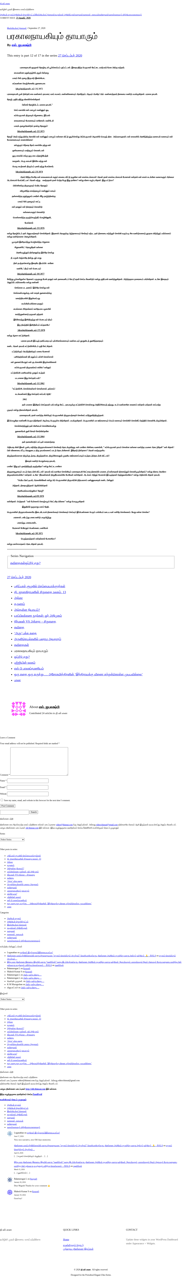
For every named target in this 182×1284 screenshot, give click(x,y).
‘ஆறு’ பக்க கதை (25, 633)
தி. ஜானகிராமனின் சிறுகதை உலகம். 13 (40, 592)
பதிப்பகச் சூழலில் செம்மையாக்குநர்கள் (39, 586)
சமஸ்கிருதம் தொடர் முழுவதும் (13, 1099)
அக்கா (18, 598)
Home (66, 1239)
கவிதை (19, 627)
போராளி (26, 968)
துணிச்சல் (59, 965)
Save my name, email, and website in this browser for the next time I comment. (37, 800)
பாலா (17, 680)
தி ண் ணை (5, 3)
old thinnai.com (32, 828)
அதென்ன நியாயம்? (27, 610)
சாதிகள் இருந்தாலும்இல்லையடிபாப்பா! (36, 952)
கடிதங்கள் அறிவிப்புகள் (65, 14)
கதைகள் (79, 14)
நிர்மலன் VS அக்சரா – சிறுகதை (35, 621)
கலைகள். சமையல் (91, 14)
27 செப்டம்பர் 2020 (70, 55)
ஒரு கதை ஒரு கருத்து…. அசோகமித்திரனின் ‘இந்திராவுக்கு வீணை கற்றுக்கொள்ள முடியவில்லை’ (78, 674)
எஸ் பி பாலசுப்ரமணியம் (29, 668)
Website (3, 794)
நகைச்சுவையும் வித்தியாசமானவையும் (125, 14)
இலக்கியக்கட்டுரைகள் (45, 14)
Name (3, 780)
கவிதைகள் (104, 14)
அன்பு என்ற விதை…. (32, 975)
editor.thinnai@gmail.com (107, 824)
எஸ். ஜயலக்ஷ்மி (21, 45)
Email (3, 787)
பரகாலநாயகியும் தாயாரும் (18, 891)
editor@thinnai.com (64, 824)
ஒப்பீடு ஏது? (33, 563)
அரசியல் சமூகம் (7, 14)
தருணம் (19, 604)
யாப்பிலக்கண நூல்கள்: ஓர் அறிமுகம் (38, 615)
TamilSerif (37, 1094)
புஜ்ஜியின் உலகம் (24, 662)
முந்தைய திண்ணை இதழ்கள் (78, 1248)
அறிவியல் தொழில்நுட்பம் (24, 14)
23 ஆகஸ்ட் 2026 (23, 18)
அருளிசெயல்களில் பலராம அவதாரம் (37, 639)
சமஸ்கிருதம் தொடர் (73, 1245)
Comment (5, 775)
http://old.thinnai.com (36, 1089)
